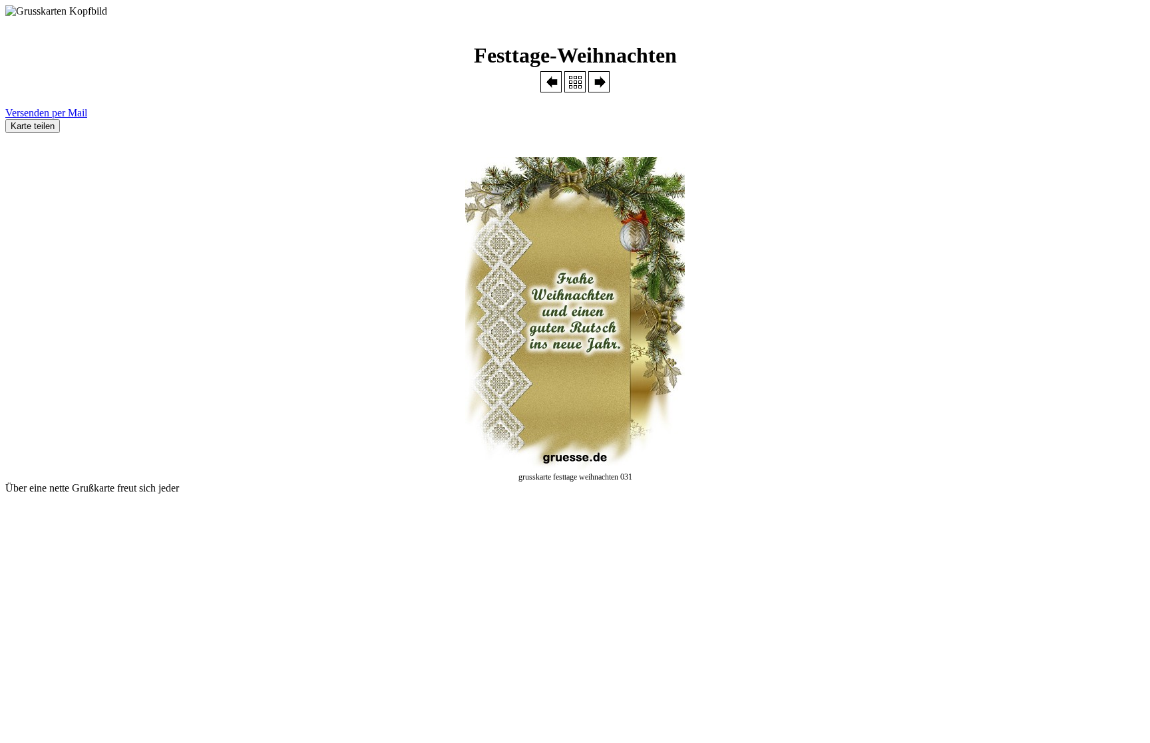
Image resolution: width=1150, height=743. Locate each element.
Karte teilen (33, 126)
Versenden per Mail (46, 112)
